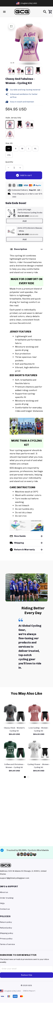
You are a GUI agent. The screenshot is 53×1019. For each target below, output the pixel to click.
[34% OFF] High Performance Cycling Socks (30, 211)
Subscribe (26, 975)
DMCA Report (29, 991)
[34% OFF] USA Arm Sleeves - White (30, 229)
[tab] (25, 777)
